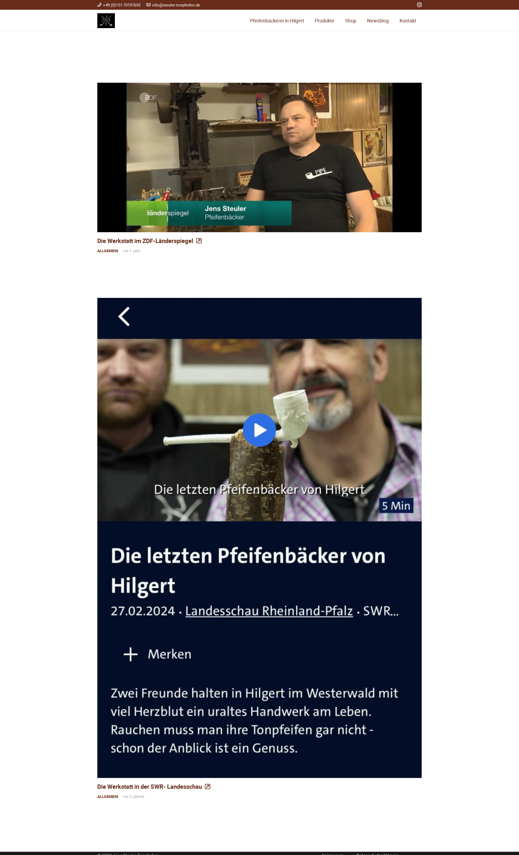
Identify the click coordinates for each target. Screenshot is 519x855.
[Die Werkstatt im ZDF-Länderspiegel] (259, 157)
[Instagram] (419, 5)
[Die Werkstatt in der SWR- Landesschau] (259, 538)
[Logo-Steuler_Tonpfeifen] (106, 20)
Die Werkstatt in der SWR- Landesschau (149, 786)
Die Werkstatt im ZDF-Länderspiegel (145, 241)
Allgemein (107, 250)
